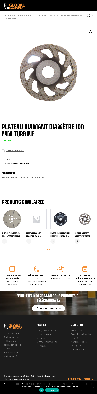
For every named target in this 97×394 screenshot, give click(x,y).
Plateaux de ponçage (46, 15)
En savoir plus (52, 390)
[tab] (8, 174)
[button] (91, 31)
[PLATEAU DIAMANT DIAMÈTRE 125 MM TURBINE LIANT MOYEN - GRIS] (92, 15)
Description (8, 173)
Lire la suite (4, 241)
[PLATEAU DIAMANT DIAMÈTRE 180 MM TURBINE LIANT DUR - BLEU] (85, 15)
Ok (41, 390)
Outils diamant (27, 15)
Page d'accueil (10, 15)
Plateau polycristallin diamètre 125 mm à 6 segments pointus (60, 236)
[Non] (94, 387)
